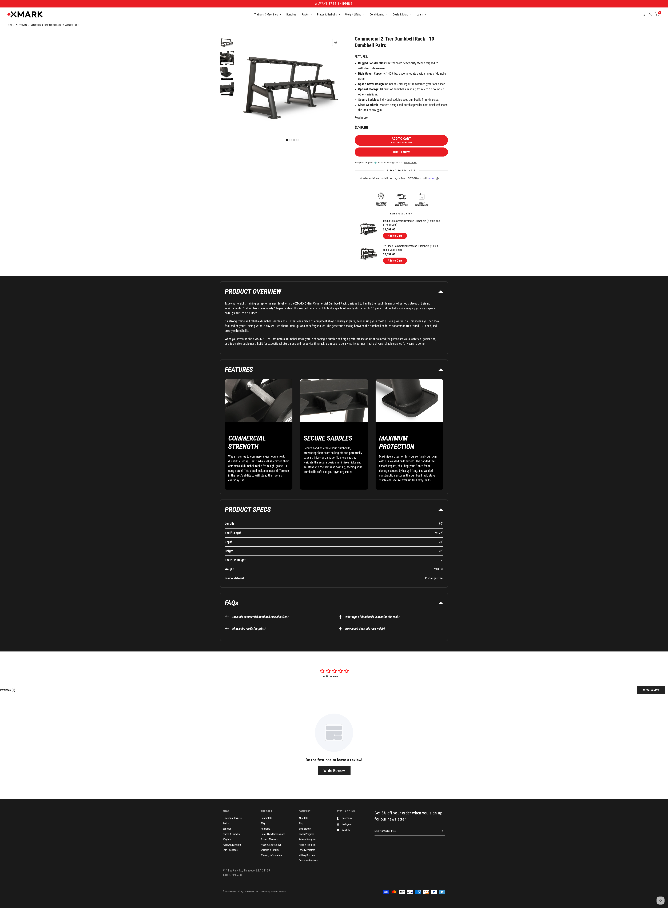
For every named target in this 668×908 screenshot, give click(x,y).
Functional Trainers (232, 818)
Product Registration (271, 844)
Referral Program (307, 839)
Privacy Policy (262, 891)
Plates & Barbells (327, 14)
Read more (361, 117)
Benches (291, 14)
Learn (420, 14)
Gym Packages (230, 849)
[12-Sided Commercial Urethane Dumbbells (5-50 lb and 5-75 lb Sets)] (368, 254)
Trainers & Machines (266, 14)
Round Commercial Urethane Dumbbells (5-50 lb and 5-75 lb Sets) (411, 222)
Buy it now (401, 152)
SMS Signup (305, 828)
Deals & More (400, 14)
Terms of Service (278, 891)
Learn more (410, 163)
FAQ (263, 823)
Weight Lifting (353, 14)
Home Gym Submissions (273, 834)
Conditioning (377, 14)
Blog (301, 823)
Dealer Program (306, 834)
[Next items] (336, 89)
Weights (227, 839)
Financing (265, 828)
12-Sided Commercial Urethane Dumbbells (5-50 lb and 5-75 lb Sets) (411, 247)
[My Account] (650, 14)
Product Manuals (269, 839)
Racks (305, 14)
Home (9, 24)
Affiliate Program (307, 844)
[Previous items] (248, 89)
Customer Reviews (308, 860)
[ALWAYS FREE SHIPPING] (334, 3)
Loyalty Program (307, 849)
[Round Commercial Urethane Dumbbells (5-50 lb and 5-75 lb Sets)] (368, 229)
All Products (21, 24)
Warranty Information (271, 855)
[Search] (643, 14)
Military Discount (307, 855)
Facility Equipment (232, 844)
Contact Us (266, 818)
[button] (334, 291)
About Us (303, 818)
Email (377, 824)
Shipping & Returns (270, 849)
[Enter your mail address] (441, 830)
